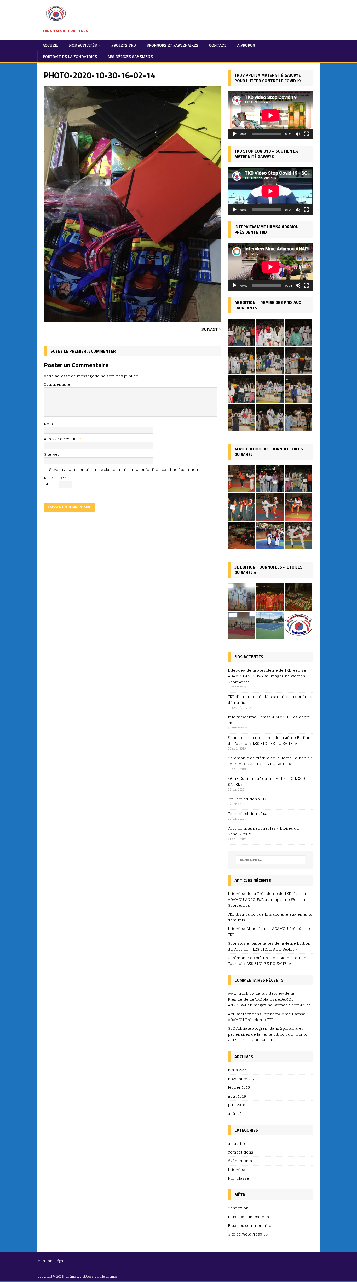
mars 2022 (237, 1070)
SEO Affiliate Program (248, 1028)
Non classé (238, 1178)
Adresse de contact (62, 439)
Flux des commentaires (250, 1225)
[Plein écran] (306, 134)
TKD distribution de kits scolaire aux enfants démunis (270, 699)
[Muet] (298, 134)
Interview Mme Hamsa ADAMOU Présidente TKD (269, 720)
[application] (270, 115)
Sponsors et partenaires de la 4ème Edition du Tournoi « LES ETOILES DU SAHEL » (269, 740)
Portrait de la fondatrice (70, 56)
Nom (48, 423)
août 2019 (237, 1096)
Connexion (238, 1208)
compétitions (240, 1152)
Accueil (50, 45)
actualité (236, 1144)
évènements (240, 1160)
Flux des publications (248, 1217)
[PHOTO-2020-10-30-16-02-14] (132, 319)
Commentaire (57, 384)
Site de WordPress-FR (248, 1234)
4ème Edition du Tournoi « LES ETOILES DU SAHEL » (268, 781)
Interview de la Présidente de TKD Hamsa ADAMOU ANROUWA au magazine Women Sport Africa (267, 676)
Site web (52, 454)
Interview (237, 1169)
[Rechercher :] (270, 859)
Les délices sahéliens (130, 56)
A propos (246, 45)
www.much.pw (241, 993)
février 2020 (239, 1087)
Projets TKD (123, 45)
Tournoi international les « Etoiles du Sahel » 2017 (263, 831)
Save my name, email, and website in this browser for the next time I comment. (124, 469)
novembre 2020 (242, 1078)
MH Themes (109, 1276)
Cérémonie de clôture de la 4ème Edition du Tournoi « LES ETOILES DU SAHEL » (270, 761)
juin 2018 (236, 1105)
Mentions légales (53, 1261)
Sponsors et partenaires (172, 45)
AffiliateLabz (239, 1014)
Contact (217, 45)
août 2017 (237, 1113)
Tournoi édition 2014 (247, 813)
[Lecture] (234, 134)
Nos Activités (83, 45)
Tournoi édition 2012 (247, 799)
